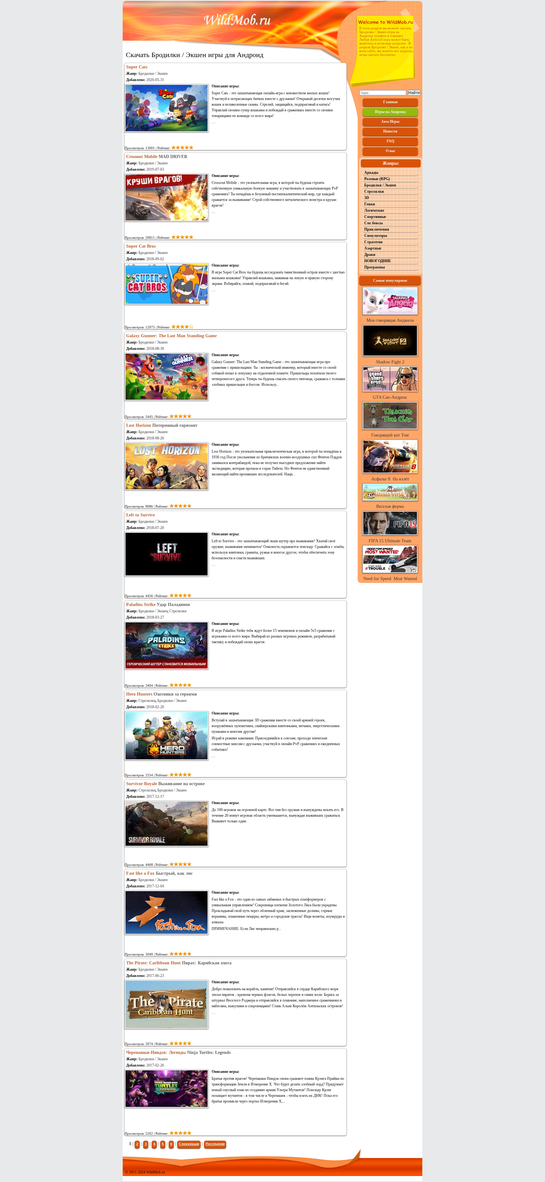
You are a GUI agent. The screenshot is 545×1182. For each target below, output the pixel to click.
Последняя (215, 1144)
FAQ (390, 141)
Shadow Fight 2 (390, 362)
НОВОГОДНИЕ (377, 261)
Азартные (372, 248)
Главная (390, 102)
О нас (390, 151)
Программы (374, 267)
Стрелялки (177, 611)
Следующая (189, 1144)
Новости (390, 131)
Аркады (371, 172)
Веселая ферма (390, 506)
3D (366, 198)
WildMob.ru (155, 1172)
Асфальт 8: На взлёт (390, 479)
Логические (374, 210)
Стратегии (373, 242)
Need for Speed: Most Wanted (390, 578)
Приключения (376, 229)
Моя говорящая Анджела (390, 320)
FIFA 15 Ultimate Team (390, 540)
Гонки (369, 204)
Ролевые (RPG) (377, 179)
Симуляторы (375, 235)
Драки (369, 254)
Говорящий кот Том (390, 435)
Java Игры (390, 121)
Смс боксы (373, 223)
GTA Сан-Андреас (390, 397)
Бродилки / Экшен (152, 73)
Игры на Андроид (390, 111)
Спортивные (375, 217)
